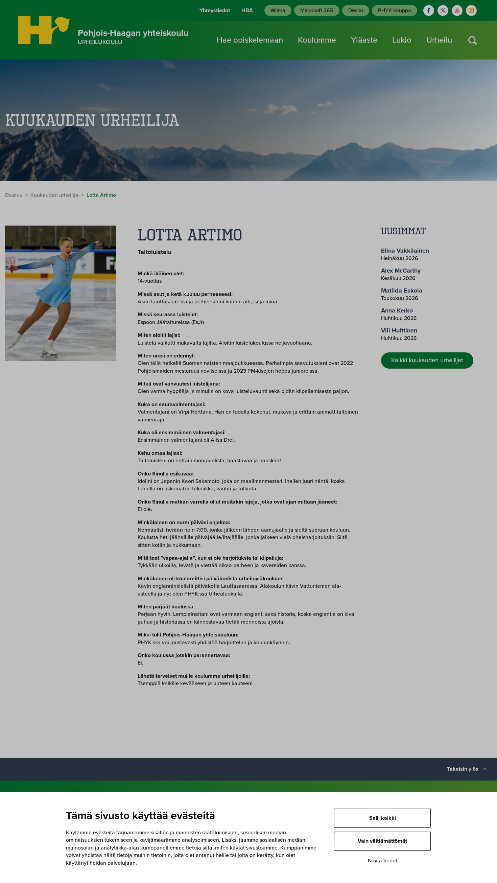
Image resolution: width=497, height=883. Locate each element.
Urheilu (439, 40)
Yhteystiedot (214, 10)
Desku (355, 10)
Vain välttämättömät (382, 841)
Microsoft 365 (316, 10)
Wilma (277, 10)
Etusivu (13, 195)
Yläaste (364, 40)
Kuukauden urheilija (54, 195)
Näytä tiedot (382, 860)
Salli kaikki (382, 818)
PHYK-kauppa (394, 10)
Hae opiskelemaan (250, 40)
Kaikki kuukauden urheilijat (427, 360)
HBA (247, 10)
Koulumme (317, 40)
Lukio (401, 40)
